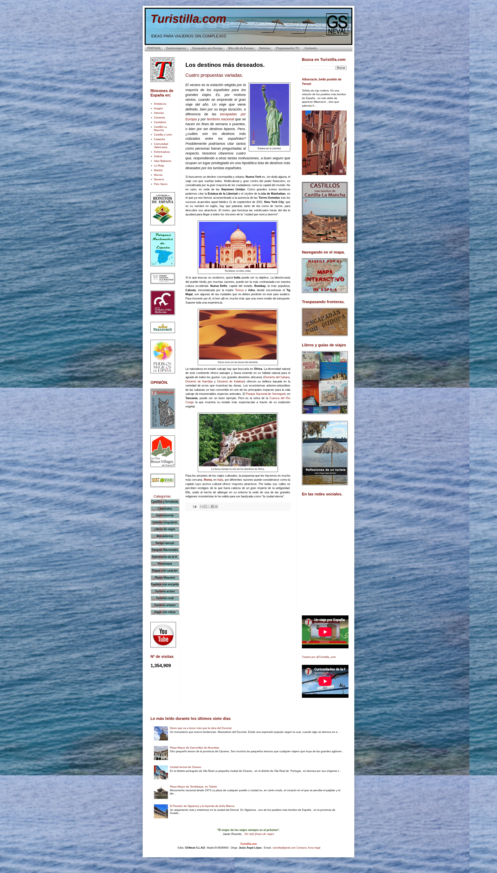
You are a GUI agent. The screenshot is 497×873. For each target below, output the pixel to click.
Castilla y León (163, 134)
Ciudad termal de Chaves (185, 767)
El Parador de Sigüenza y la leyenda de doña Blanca (202, 805)
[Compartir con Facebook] (213, 506)
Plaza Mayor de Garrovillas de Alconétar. (195, 747)
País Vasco (161, 183)
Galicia (158, 156)
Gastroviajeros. (176, 48)
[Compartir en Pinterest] (216, 506)
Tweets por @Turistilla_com (319, 656)
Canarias (159, 117)
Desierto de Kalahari (230, 381)
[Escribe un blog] (205, 506)
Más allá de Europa (241, 48)
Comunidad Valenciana (161, 145)
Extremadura (162, 151)
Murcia (158, 174)
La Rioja (159, 165)
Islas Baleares (162, 160)
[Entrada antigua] (289, 582)
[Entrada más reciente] (186, 582)
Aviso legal (314, 847)
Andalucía (160, 103)
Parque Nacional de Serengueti (266, 393)
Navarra (159, 179)
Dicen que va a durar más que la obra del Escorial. (201, 728)
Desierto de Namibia (199, 381)
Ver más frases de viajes (259, 834)
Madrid (158, 170)
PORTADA (154, 48)
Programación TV (287, 48)
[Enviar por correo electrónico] (201, 506)
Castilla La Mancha (160, 128)
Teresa (240, 290)
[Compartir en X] (209, 506)
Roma (208, 479)
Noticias (264, 48)
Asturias (159, 112)
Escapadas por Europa (207, 48)
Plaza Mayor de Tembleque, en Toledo (193, 786)
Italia (220, 479)
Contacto (311, 48)
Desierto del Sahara (276, 377)
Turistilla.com (188, 18)
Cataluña (159, 139)
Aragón (158, 108)
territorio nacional (220, 119)
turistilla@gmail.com (284, 847)
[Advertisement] (237, 548)
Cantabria (160, 122)
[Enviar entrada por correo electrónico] (194, 506)
